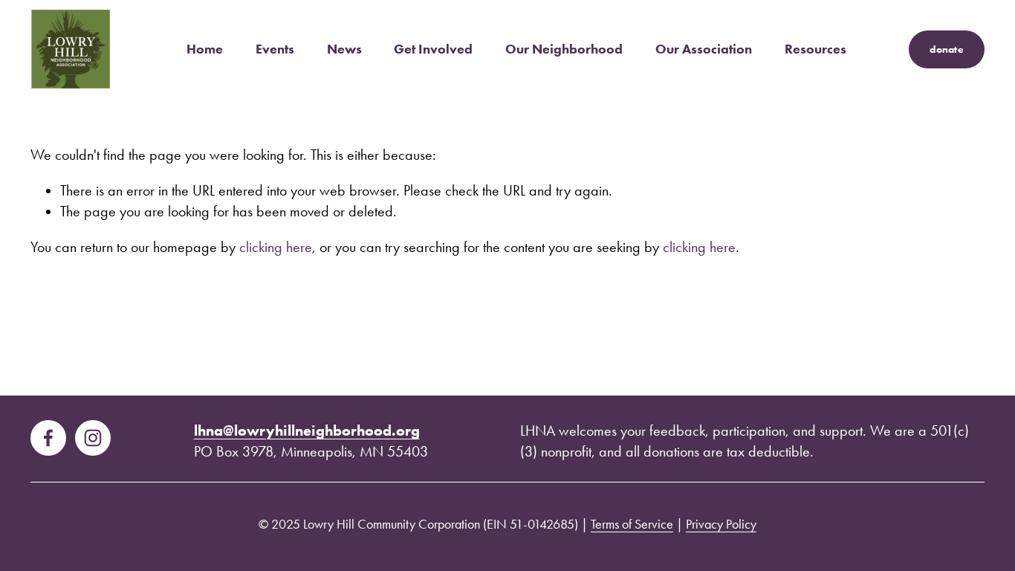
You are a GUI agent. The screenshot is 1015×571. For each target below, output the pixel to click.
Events (275, 49)
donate (947, 49)
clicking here (275, 247)
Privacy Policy (721, 524)
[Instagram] (93, 438)
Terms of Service (632, 524)
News (344, 49)
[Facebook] (48, 438)
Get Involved (433, 49)
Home (205, 49)
